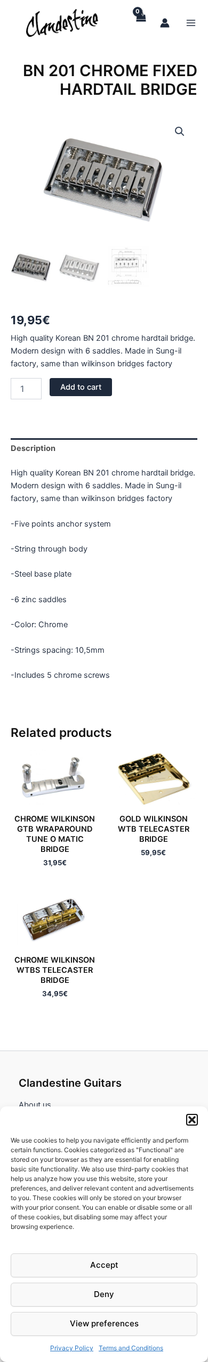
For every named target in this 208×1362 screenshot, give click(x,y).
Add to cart (80, 387)
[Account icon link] (165, 23)
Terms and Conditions (131, 1348)
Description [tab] (33, 448)
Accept (104, 1265)
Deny (104, 1294)
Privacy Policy (71, 1348)
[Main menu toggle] (191, 22)
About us (35, 1105)
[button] (192, 1119)
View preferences (104, 1323)
